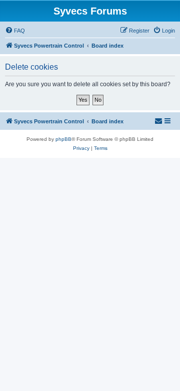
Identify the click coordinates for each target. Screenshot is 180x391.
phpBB (64, 139)
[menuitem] (15, 31)
